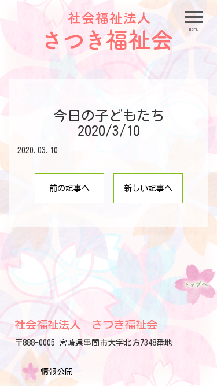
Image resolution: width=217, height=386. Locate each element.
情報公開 (57, 372)
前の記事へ (69, 188)
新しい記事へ (148, 188)
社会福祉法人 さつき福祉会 (85, 324)
